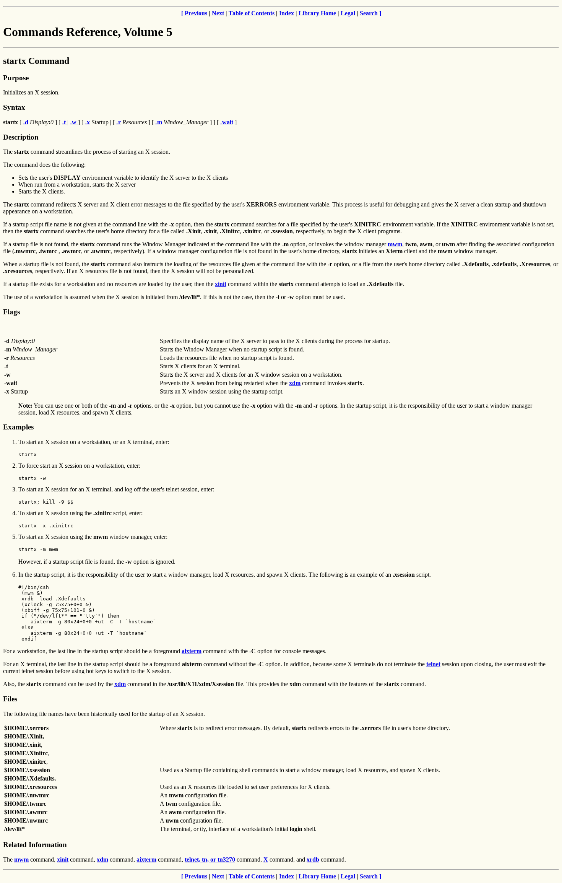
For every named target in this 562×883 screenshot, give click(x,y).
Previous (196, 13)
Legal (348, 13)
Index (286, 13)
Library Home (317, 13)
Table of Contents (252, 13)
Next (218, 13)
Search (369, 13)
